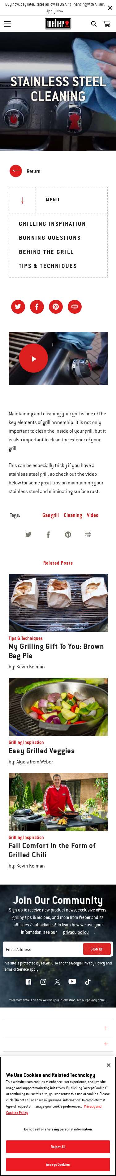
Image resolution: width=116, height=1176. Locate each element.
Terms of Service (16, 969)
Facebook (28, 982)
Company (17, 1029)
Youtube (72, 981)
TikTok (88, 982)
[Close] (110, 8)
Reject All (58, 1146)
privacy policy (96, 1000)
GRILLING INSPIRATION (52, 223)
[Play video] (33, 358)
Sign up (97, 949)
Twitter (57, 982)
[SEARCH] (95, 24)
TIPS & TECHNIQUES (48, 265)
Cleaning (73, 515)
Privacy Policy (93, 963)
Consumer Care (26, 1044)
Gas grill (50, 515)
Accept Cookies (58, 1164)
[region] (58, 1116)
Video (92, 515)
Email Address (18, 949)
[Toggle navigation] (7, 24)
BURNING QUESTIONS (50, 237)
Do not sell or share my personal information (58, 1129)
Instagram (43, 982)
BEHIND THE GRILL (46, 252)
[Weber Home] (58, 23)
